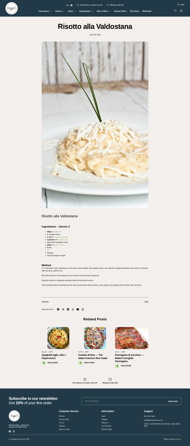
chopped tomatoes (61, 237)
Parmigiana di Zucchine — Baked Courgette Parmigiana (129, 358)
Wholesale (146, 11)
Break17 (178, 439)
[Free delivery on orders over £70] (78, 5)
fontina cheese (59, 245)
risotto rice (57, 232)
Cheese (58, 11)
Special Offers (120, 11)
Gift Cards (134, 11)
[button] (58, 309)
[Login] (178, 4)
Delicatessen (84, 11)
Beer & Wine (102, 11)
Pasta (70, 11)
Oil (48, 250)
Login (182, 4)
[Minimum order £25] (108, 5)
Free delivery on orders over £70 (91, 5)
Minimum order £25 (116, 5)
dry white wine (62, 240)
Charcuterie (44, 11)
